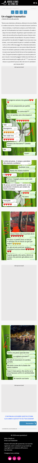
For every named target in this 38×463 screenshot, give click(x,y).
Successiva (29, 423)
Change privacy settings (11, 453)
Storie (3, 8)
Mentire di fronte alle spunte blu (10, 19)
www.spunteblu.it (21, 435)
